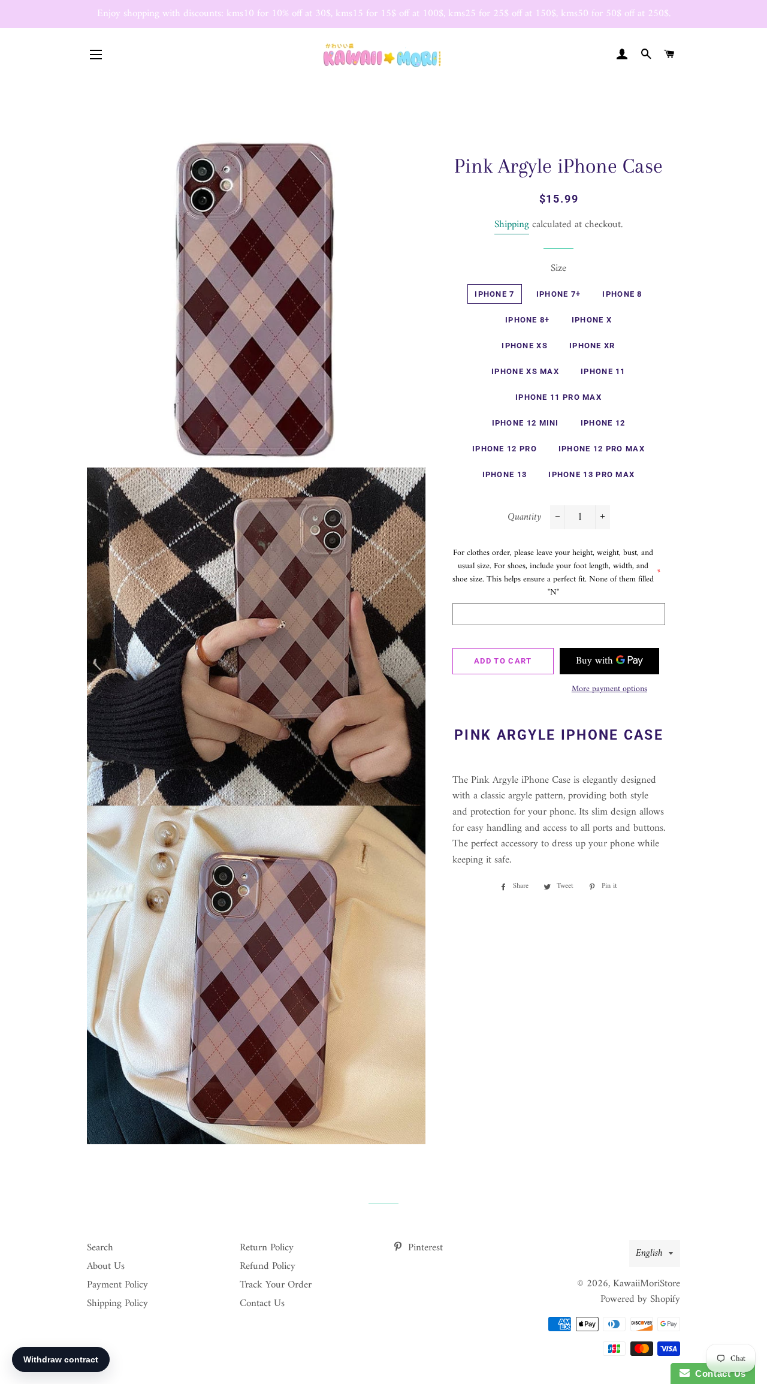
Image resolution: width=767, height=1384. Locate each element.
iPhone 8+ (527, 319)
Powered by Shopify (640, 1299)
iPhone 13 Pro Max (591, 474)
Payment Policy (117, 1285)
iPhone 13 (504, 474)
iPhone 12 (603, 422)
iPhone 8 (622, 294)
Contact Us (262, 1304)
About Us (106, 1267)
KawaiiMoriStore (646, 1284)
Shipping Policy (117, 1304)
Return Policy (267, 1248)
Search (100, 1248)
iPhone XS (525, 345)
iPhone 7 (494, 294)
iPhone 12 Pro (504, 448)
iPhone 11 (603, 371)
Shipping (511, 225)
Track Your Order (276, 1285)
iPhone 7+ (558, 294)
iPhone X (592, 319)
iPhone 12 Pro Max (601, 448)
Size (558, 269)
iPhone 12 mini (525, 422)
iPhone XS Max (525, 371)
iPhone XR (592, 345)
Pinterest (424, 1248)
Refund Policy (267, 1267)
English (649, 1253)
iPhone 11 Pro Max (558, 397)
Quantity (524, 517)
